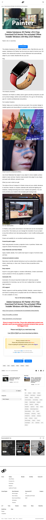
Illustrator (31, 404)
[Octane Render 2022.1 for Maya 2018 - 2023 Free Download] (12, 380)
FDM (16, 333)
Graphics (12, 365)
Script (26, 418)
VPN (11, 333)
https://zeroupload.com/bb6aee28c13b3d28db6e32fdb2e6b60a (20, 310)
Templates (3, 513)
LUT (2, 505)
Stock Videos (15, 495)
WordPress (3, 509)
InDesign (36, 404)
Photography (27, 413)
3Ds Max (31, 476)
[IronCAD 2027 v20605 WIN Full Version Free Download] (38, 447)
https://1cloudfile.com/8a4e (10, 314)
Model (41, 406)
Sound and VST (28, 491)
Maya (37, 406)
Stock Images (15, 493)
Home (2, 6)
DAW (26, 498)
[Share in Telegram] (41, 371)
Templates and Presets (30, 495)
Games (24, 505)
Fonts (9, 505)
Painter (17, 365)
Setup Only (28, 361)
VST (42, 422)
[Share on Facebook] (36, 371)
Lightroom (32, 406)
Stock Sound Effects (16, 498)
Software (22, 365)
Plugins (2, 511)
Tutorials (32, 384)
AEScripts (26, 395)
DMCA (14, 518)
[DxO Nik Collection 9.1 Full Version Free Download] (23, 447)
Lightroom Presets (12, 488)
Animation (39, 395)
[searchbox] (8, 390)
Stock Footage (27, 420)
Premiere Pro (27, 415)
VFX (32, 422)
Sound (36, 418)
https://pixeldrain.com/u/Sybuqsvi (12, 318)
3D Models (14, 500)
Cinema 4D (37, 397)
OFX (33, 411)
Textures (14, 502)
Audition (26, 397)
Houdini (26, 404)
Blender (31, 397)
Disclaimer (10, 518)
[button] (2, 2)
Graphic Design (32, 402)
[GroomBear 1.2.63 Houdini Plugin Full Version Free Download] (8, 447)
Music (32, 505)
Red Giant (33, 415)
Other (12, 509)
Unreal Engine (27, 422)
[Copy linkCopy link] (43, 371)
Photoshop (33, 413)
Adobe (4, 365)
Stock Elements (15, 491)
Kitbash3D (27, 406)
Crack (8, 365)
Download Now (23, 46)
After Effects (33, 395)
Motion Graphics (28, 411)
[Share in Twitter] (38, 371)
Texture (27, 365)
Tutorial (38, 420)
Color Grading (35, 399)
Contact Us (20, 518)
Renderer (39, 415)
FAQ (19, 329)
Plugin (39, 413)
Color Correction (28, 399)
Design (26, 402)
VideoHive (37, 422)
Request (5, 518)
